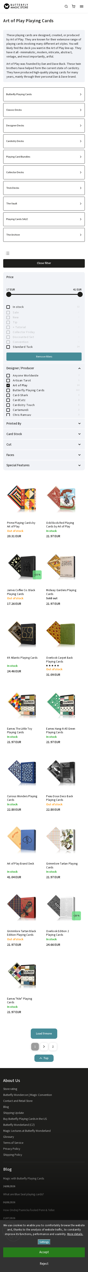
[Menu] (81, 6)
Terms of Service (13, 1143)
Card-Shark (46, 395)
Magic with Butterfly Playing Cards (23, 1178)
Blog (6, 1107)
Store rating (10, 1089)
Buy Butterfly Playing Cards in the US (25, 1119)
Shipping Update (13, 1113)
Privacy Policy (11, 1149)
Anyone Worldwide (46, 375)
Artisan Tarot (46, 380)
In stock (46, 307)
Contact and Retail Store (17, 1101)
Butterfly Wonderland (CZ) (19, 1125)
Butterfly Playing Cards (46, 390)
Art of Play (46, 385)
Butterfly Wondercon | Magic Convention (27, 1095)
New (46, 317)
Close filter (44, 263)
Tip (46, 322)
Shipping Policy (12, 1155)
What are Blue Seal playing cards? (23, 1194)
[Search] (66, 6)
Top (45, 1058)
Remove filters (44, 357)
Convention (46, 342)
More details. (75, 1234)
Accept (44, 1252)
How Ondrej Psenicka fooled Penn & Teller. (29, 1210)
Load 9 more (44, 1033)
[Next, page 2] (44, 1047)
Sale (46, 312)
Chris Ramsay (46, 415)
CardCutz (46, 400)
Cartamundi (46, 410)
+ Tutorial (46, 327)
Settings (44, 1242)
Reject (44, 1264)
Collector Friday (46, 332)
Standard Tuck (46, 347)
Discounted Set (46, 337)
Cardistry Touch (46, 405)
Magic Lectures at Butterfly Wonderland (27, 1131)
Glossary (8, 1137)
